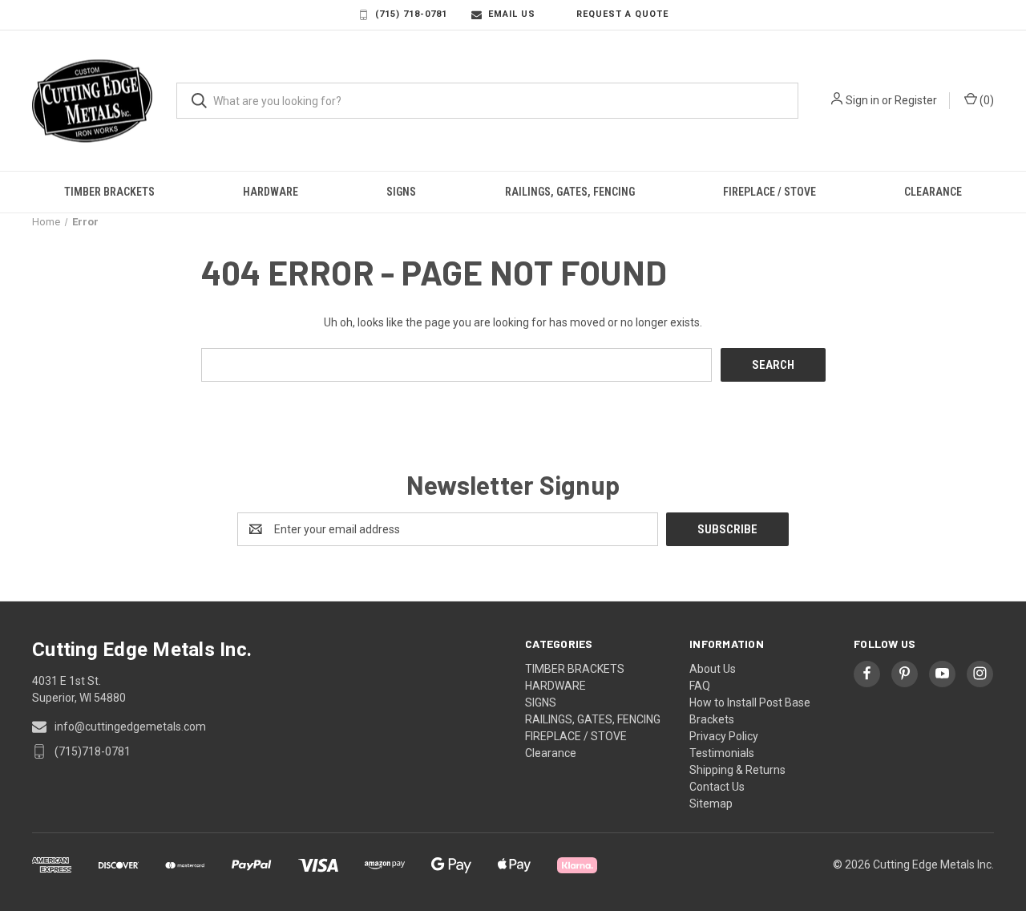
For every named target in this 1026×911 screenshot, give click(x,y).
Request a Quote (622, 14)
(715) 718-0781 (411, 14)
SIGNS (401, 191)
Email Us (511, 14)
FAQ (699, 681)
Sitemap (711, 799)
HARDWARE (270, 191)
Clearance (933, 191)
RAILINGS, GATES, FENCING (570, 191)
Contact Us (717, 782)
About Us (712, 664)
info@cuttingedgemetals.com (130, 722)
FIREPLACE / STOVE (769, 191)
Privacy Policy (723, 732)
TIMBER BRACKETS (109, 191)
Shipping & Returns (737, 765)
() (985, 100)
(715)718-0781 (93, 747)
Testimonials (721, 749)
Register (916, 100)
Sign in (862, 100)
